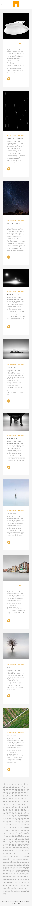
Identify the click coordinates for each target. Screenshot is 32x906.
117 (28, 818)
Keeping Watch (12, 513)
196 (21, 844)
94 (13, 813)
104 (15, 816)
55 (4, 801)
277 (21, 870)
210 (10, 850)
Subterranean (12, 438)
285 (18, 873)
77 (16, 807)
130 (13, 824)
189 (27, 842)
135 (27, 824)
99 (28, 813)
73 (4, 807)
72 (28, 804)
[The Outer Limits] (16, 278)
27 (28, 790)
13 (13, 787)
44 (25, 795)
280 (4, 873)
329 (15, 888)
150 (19, 830)
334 (4, 891)
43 (22, 795)
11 (7, 787)
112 (13, 818)
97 (22, 813)
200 (7, 847)
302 (15, 879)
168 (18, 836)
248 (15, 862)
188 (24, 842)
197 (24, 844)
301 (13, 879)
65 (7, 804)
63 (28, 801)
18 (27, 787)
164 (7, 836)
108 (27, 816)
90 (27, 810)
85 (13, 810)
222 (18, 853)
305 (24, 879)
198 (27, 844)
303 (18, 879)
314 (24, 882)
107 (24, 816)
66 (10, 804)
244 (4, 862)
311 (16, 882)
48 (10, 798)
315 (27, 882)
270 (27, 868)
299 (7, 879)
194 (15, 844)
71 (24, 804)
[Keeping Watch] (16, 492)
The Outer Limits (13, 294)
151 (22, 830)
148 (13, 830)
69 (19, 804)
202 (12, 847)
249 (18, 862)
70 (22, 804)
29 (7, 792)
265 (12, 868)
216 (27, 850)
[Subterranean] (16, 422)
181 (4, 842)
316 (4, 885)
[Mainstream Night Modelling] (16, 198)
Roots (9, 667)
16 (22, 787)
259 (21, 865)
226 (4, 856)
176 (16, 839)
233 (24, 856)
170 (24, 836)
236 (7, 859)
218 (7, 853)
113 (16, 818)
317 (7, 885)
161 (25, 833)
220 (12, 853)
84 (10, 810)
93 (10, 813)
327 (10, 888)
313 (21, 882)
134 (24, 824)
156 (10, 833)
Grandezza (11, 589)
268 (21, 868)
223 (21, 853)
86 (16, 810)
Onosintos (11, 47)
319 (13, 885)
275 (15, 870)
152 (24, 830)
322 (21, 885)
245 (7, 862)
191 (7, 844)
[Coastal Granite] (16, 349)
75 (10, 807)
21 (10, 790)
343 (4, 894)
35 (25, 792)
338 (15, 891)
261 (27, 865)
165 (10, 836)
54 (28, 798)
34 (22, 792)
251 (24, 862)
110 (7, 818)
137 (7, 827)
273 (10, 870)
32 (16, 792)
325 (4, 888)
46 (4, 798)
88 (22, 810)
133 (21, 824)
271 (4, 870)
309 (10, 882)
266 (15, 868)
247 (12, 862)
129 (10, 824)
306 (27, 879)
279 (27, 870)
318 (10, 885)
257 (15, 865)
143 (24, 827)
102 (10, 816)
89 (25, 810)
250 (21, 862)
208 (4, 850)
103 (13, 816)
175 (13, 839)
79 (22, 807)
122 (15, 821)
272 (7, 870)
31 (13, 792)
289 (4, 876)
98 (25, 813)
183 (10, 842)
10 (4, 787)
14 (16, 787)
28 (4, 792)
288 (27, 873)
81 (27, 807)
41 (16, 795)
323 (24, 885)
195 (19, 844)
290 (7, 876)
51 (19, 798)
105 (19, 816)
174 (10, 839)
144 (27, 827)
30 (10, 792)
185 (16, 842)
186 (18, 842)
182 (7, 842)
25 (22, 790)
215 (24, 850)
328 (12, 888)
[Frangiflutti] (16, 718)
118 (4, 821)
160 (21, 833)
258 (18, 865)
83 (7, 810)
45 (28, 795)
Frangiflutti (11, 735)
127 (4, 824)
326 (7, 888)
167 (16, 836)
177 (19, 839)
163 (4, 836)
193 (13, 844)
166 (13, 836)
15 (19, 787)
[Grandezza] (16, 568)
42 (19, 795)
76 (13, 807)
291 (10, 876)
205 (21, 847)
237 (10, 859)
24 (19, 790)
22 (13, 790)
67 (13, 804)
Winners (21, 44)
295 (21, 876)
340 (21, 891)
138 (10, 827)
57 (10, 801)
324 (27, 885)
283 (12, 873)
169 (21, 836)
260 (24, 865)
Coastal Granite (13, 367)
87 (19, 810)
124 (21, 821)
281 (7, 873)
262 (4, 868)
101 (7, 816)
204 (18, 847)
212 (15, 850)
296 (24, 876)
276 (18, 870)
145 (4, 830)
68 (16, 804)
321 (19, 885)
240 (18, 859)
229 (12, 856)
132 (19, 824)
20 (7, 790)
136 (4, 827)
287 (24, 873)
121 (13, 821)
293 (15, 876)
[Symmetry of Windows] (16, 111)
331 (21, 888)
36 (28, 792)
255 (10, 865)
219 (10, 853)
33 (19, 792)
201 (10, 847)
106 (21, 816)
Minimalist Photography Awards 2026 (19, 901)
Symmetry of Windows (15, 138)
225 (27, 853)
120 (10, 821)
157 (13, 833)
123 (19, 821)
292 (12, 876)
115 (22, 818)
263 (7, 868)
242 (24, 859)
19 (4, 790)
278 (24, 870)
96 (19, 813)
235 (4, 859)
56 (7, 801)
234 (27, 856)
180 (27, 839)
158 (16, 833)
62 (25, 801)
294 (18, 876)
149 (15, 830)
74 (7, 807)
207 (27, 847)
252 (27, 862)
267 (18, 868)
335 (7, 891)
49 (13, 798)
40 (13, 795)
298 (4, 879)
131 (16, 824)
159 (19, 833)
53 (25, 798)
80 (25, 807)
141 (19, 827)
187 (21, 842)
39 (10, 795)
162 (27, 833)
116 (25, 818)
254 (7, 865)
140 (15, 827)
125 (24, 821)
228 (10, 856)
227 (7, 856)
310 (13, 882)
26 (25, 790)
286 (21, 873)
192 (10, 844)
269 (24, 868)
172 (4, 839)
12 (10, 787)
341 (24, 891)
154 (4, 833)
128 (7, 824)
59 (16, 801)
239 (15, 859)
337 (13, 891)
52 (22, 798)
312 (19, 882)
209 (7, 850)
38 (7, 795)
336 (10, 891)
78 (19, 807)
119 (7, 821)
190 (4, 844)
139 (13, 827)
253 (4, 865)
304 (21, 879)
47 (7, 798)
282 (10, 873)
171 (28, 836)
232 (21, 856)
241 (21, 859)
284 (15, 873)
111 (10, 818)
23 (16, 790)
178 (22, 839)
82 (4, 810)
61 (22, 801)
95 (16, 813)
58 (13, 801)
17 (24, 787)
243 (27, 859)
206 (24, 847)
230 (15, 856)
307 (4, 882)
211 (13, 850)
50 (16, 798)
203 (15, 847)
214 (21, 850)
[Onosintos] (16, 26)
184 (13, 842)
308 (7, 882)
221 (15, 853)
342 (27, 891)
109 (4, 818)
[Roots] (16, 646)
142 (21, 827)
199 (4, 847)
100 (4, 816)
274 (12, 870)
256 (12, 865)
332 (24, 888)
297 (27, 876)
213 (19, 850)
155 (7, 833)
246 (10, 862)
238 (12, 859)
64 (4, 804)
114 (19, 818)
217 (4, 853)
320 (15, 885)
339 (18, 891)
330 (18, 888)
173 (7, 839)
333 (27, 888)
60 (19, 801)
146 (7, 830)
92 (7, 813)
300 (10, 879)
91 (4, 813)
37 (4, 795)
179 (24, 839)
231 (19, 856)
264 (10, 868)
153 (27, 830)
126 (27, 821)
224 (24, 853)
